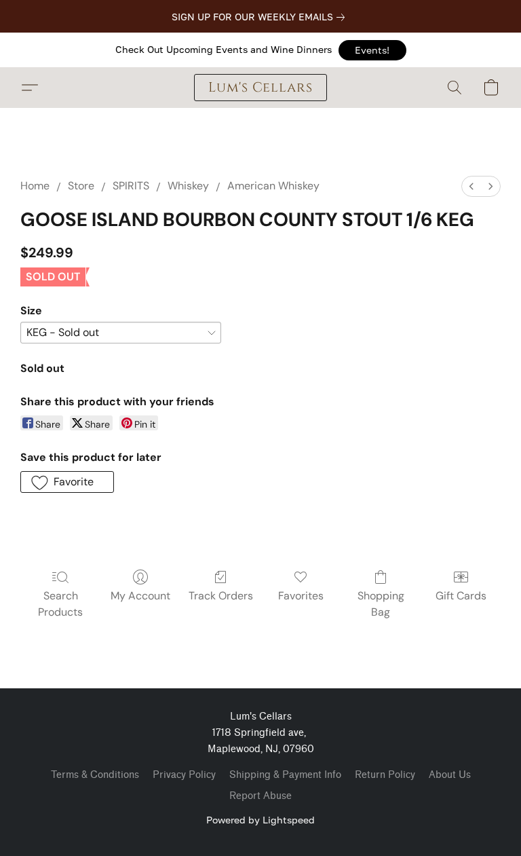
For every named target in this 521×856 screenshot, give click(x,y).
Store (81, 186)
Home (35, 186)
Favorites (301, 596)
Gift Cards (461, 596)
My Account (140, 596)
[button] (372, 50)
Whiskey (188, 186)
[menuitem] (471, 186)
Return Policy (385, 775)
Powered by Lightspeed (260, 819)
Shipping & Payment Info (285, 775)
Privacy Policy (184, 775)
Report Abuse (260, 796)
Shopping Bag (381, 604)
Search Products (60, 604)
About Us (450, 775)
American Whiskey (273, 186)
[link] (261, 17)
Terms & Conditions (95, 775)
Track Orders (221, 596)
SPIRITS (131, 186)
